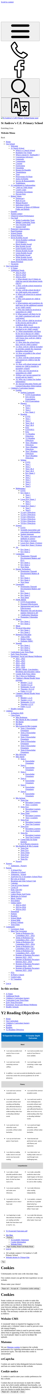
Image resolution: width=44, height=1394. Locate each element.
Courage (19, 163)
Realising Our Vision (24, 153)
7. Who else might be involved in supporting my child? (28, 311)
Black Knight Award (24, 244)
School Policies (17, 235)
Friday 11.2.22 (26, 691)
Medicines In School (19, 896)
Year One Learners (32, 824)
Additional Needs (17, 270)
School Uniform (17, 922)
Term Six (24, 833)
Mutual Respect (22, 203)
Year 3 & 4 (29, 423)
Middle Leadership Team (25, 222)
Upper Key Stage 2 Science (31, 545)
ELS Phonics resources (29, 844)
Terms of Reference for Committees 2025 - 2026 (25, 952)
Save (22, 1392)
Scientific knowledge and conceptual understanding (30, 531)
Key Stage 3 (30, 473)
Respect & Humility (23, 170)
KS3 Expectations (32, 401)
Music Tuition (16, 898)
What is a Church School (25, 150)
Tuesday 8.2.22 (26, 685)
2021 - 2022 (20, 659)
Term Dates (15, 925)
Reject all (5, 1288)
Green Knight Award (24, 253)
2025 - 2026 (20, 667)
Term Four (25, 820)
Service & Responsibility (25, 181)
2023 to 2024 (21, 275)
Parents (8, 868)
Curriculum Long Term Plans (22, 652)
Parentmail (15, 911)
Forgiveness (20, 166)
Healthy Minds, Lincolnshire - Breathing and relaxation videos (28, 670)
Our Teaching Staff (23, 225)
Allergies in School (18, 872)
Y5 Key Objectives (28, 521)
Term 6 (23, 792)
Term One (24, 800)
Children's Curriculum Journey (22, 388)
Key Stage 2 (30, 412)
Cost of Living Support (20, 885)
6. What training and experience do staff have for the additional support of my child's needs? (29, 305)
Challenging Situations (29, 615)
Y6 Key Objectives (28, 523)
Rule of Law (20, 201)
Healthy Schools (17, 709)
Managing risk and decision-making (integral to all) (31, 612)
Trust (18, 174)
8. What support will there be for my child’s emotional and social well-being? (28, 316)
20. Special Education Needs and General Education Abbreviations (28, 385)
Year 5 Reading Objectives (31, 452)
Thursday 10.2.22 (27, 689)
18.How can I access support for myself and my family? (28, 376)
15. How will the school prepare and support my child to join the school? (28, 360)
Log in (8, 983)
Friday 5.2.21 (26, 706)
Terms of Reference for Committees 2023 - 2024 (25, 943)
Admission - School (18, 874)
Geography (20, 584)
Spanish (19, 643)
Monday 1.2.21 (26, 698)
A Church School (17, 148)
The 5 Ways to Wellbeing (25, 676)
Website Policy (16, 1244)
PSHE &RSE (21, 600)
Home (8, 142)
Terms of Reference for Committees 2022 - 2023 (25, 939)
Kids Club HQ (16, 890)
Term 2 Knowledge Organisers (28, 734)
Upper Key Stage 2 (28, 506)
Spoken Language (28, 392)
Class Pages (15, 715)
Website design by (17, 1257)
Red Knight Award (23, 255)
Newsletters (15, 901)
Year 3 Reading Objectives (31, 444)
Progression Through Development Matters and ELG (30, 558)
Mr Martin (20, 722)
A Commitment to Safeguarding (23, 185)
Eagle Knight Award (24, 249)
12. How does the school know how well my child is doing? (28, 343)
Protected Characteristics (20, 229)
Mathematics (20, 488)
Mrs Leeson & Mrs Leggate (26, 726)
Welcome (14, 146)
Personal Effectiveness (29, 604)
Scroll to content (7, 2)
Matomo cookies (13, 1347)
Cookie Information (18, 1242)
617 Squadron (16, 979)
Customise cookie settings (30, 1288)
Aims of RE (25, 637)
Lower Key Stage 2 (28, 499)
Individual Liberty (23, 205)
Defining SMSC (27, 641)
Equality (14, 211)
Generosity (20, 159)
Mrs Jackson (20, 798)
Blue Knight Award (23, 246)
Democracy (20, 198)
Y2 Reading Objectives (30, 439)
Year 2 (27, 410)
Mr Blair (19, 724)
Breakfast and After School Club (23, 881)
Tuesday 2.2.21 (26, 700)
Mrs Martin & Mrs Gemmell (26, 720)
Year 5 (27, 484)
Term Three (25, 813)
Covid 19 (14, 887)
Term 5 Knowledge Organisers (28, 747)
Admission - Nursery (19, 866)
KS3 (27, 427)
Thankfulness (21, 172)
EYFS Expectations (33, 395)
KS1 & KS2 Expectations (30, 398)
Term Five (24, 826)
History (18, 619)
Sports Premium (17, 262)
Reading (24, 414)
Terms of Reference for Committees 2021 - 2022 (25, 934)
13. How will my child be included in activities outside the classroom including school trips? (29, 349)
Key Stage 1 (25, 493)
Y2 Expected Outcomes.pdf (16, 1231)
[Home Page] (19, 118)
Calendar (14, 883)
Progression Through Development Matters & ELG (30, 573)
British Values (16, 196)
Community (10, 927)
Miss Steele (20, 757)
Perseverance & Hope (24, 177)
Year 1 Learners (31, 805)
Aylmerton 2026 (17, 713)
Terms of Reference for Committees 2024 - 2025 (25, 947)
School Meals (16, 918)
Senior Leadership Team (25, 220)
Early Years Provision (19, 654)
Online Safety (16, 903)
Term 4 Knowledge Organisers (28, 742)
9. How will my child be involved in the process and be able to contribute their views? (29, 322)
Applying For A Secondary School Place (26, 877)
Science (19, 525)
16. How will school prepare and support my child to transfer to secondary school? (28, 366)
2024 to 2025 (21, 277)
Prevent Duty (21, 194)
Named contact (16, 214)
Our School (10, 144)
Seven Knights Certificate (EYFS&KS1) (25, 241)
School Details (16, 233)
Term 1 (23, 759)
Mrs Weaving (21, 754)
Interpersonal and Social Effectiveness (30, 607)
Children (9, 711)
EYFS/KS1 (29, 430)
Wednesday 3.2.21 (28, 702)
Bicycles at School (18, 879)
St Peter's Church (17, 975)
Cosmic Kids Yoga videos (26, 674)
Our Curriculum (12, 266)
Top (3, 1262)
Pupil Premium (16, 231)
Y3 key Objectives (28, 517)
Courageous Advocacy (24, 157)
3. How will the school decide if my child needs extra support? (28, 291)
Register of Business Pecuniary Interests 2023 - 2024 (28, 960)
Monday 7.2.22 (26, 682)
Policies (9, 1237)
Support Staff (21, 227)
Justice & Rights (22, 179)
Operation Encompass (24, 192)
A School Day (16, 870)
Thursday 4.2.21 (27, 704)
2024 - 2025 (20, 665)
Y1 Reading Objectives (30, 435)
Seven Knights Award (19, 238)
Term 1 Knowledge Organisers (28, 729)
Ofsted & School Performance (22, 216)
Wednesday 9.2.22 (28, 687)
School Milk (15, 920)
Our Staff (14, 218)
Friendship (20, 168)
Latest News (15, 892)
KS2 (27, 432)
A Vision (14, 268)
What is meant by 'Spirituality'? (28, 155)
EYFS (27, 406)
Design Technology (23, 569)
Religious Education (23, 635)
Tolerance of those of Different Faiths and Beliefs (27, 208)
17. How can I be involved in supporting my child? (27, 372)
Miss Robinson (21, 717)
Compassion (20, 161)
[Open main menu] (20, 31)
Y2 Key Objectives (28, 515)
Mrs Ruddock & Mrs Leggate (27, 846)
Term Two (25, 807)
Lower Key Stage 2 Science (31, 543)
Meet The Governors (19, 931)
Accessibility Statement (20, 1240)
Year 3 (27, 480)
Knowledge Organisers (29, 762)
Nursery (19, 861)
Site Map (9, 1235)
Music (18, 626)
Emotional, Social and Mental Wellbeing (26, 656)
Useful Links (16, 977)
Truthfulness (20, 183)
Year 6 (27, 486)
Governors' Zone (17, 929)
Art (17, 547)
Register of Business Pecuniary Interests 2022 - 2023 (28, 956)
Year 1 (27, 408)
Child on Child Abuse (24, 187)
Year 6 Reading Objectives (31, 457)
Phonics (24, 403)
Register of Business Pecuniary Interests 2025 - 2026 (28, 969)
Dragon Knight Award (24, 251)
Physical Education (23, 628)
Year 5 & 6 (29, 425)
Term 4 (23, 778)
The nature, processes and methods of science (30, 537)
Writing (23, 460)
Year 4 (27, 482)
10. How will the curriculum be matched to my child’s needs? (28, 328)
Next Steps (25, 567)
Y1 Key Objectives (28, 512)
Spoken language (27, 534)
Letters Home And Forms (20, 894)
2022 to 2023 (21, 273)
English (19, 390)
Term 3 (23, 772)
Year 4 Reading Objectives (31, 448)
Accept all (14, 1288)
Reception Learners (32, 802)
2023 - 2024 (20, 663)
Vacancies (14, 264)
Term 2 (23, 765)
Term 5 (23, 785)
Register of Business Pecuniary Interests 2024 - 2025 (28, 965)
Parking (14, 914)
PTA (12, 973)
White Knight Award (24, 257)
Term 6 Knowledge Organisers (28, 751)
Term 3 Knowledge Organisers (28, 738)
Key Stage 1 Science (29, 541)
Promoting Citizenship (29, 617)
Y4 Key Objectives (28, 519)
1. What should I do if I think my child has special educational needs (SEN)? (29, 281)
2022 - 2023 (20, 661)
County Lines (21, 190)
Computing (20, 554)
